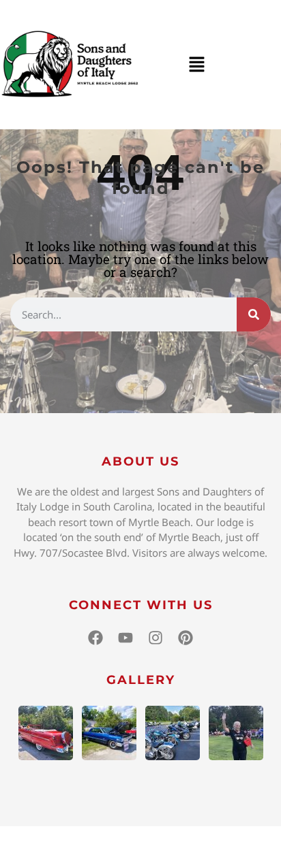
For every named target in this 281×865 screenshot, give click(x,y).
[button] (196, 64)
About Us (140, 461)
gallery (140, 679)
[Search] (254, 314)
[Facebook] (95, 637)
